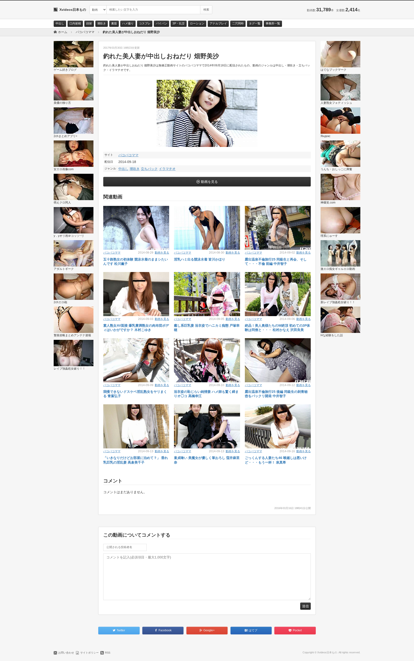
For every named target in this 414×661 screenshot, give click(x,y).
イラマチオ (167, 169)
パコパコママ (128, 155)
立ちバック (149, 169)
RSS (107, 652)
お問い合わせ (66, 652)
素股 (114, 23)
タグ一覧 (254, 23)
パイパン (161, 23)
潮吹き (101, 23)
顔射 (89, 23)
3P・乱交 (178, 23)
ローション (197, 23)
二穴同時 (238, 23)
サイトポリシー (89, 652)
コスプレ (144, 23)
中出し (60, 23)
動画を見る (209, 182)
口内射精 (75, 23)
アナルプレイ (218, 23)
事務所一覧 (273, 23)
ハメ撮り (128, 23)
